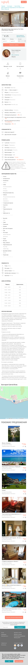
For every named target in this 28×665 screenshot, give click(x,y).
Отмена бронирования (19, 636)
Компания (3, 634)
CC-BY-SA (26, 418)
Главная (3, 6)
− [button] (1, 390)
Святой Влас (17, 6)
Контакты (3, 644)
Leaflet (7, 418)
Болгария (9, 6)
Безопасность (4, 636)
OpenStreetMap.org (15, 418)
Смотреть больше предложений (14, 617)
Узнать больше (19, 661)
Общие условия (18, 634)
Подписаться (20, 627)
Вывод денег (17, 637)
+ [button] (1, 388)
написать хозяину (14, 44)
